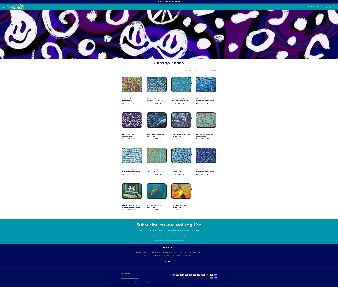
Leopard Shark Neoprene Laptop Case (156, 170)
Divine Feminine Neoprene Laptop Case (205, 99)
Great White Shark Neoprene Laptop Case (131, 170)
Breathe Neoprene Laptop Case (154, 206)
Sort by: (188, 70)
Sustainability (156, 252)
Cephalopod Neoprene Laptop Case (204, 135)
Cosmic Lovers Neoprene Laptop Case (181, 135)
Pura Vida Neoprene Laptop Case (179, 206)
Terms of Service (168, 255)
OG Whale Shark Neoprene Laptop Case (155, 99)
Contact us (146, 255)
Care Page (166, 252)
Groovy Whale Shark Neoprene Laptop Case (180, 99)
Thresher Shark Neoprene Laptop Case (205, 170)
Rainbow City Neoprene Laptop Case (131, 99)
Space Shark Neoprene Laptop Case (155, 135)
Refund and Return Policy (192, 252)
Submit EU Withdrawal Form (185, 255)
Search (138, 252)
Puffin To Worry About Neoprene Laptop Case (131, 206)
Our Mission (146, 252)
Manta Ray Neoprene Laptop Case (180, 170)
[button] (4, 7)
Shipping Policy (176, 252)
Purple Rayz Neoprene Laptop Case (130, 135)
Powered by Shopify (145, 283)
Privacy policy (156, 255)
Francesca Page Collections (132, 283)
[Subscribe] (183, 238)
